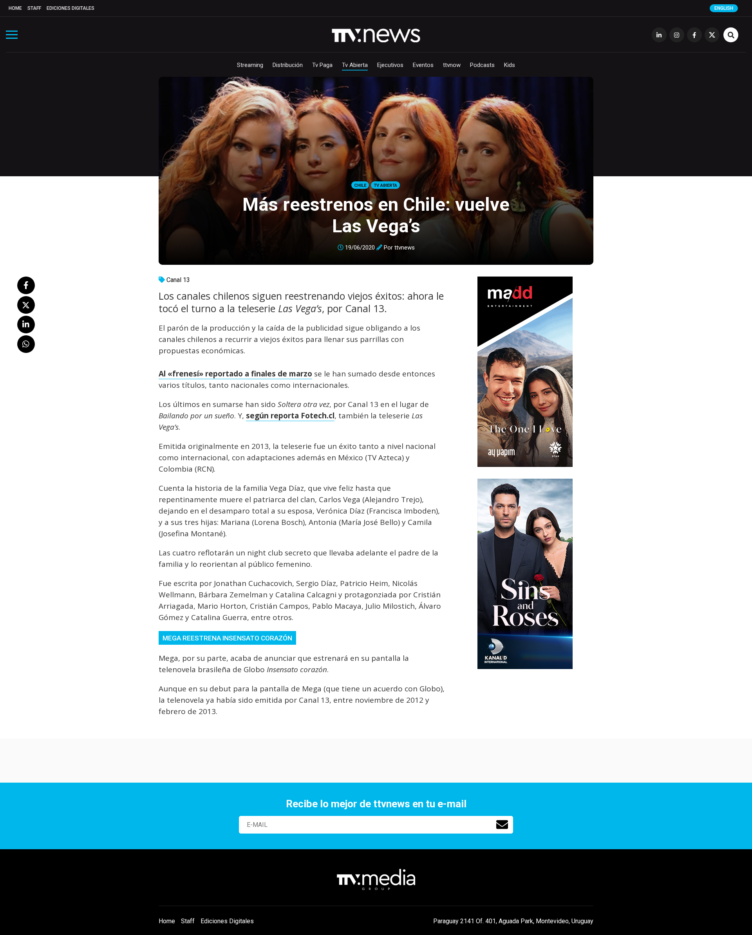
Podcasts (482, 65)
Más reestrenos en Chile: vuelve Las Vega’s (376, 215)
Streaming (250, 65)
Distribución (288, 65)
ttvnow (452, 65)
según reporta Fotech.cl (290, 416)
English (723, 8)
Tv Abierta (355, 65)
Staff (34, 8)
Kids (509, 65)
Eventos (423, 65)
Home (15, 8)
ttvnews (404, 247)
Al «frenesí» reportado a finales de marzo (235, 374)
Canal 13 (178, 280)
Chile (360, 185)
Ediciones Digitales (70, 8)
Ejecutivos (390, 65)
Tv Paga (322, 65)
